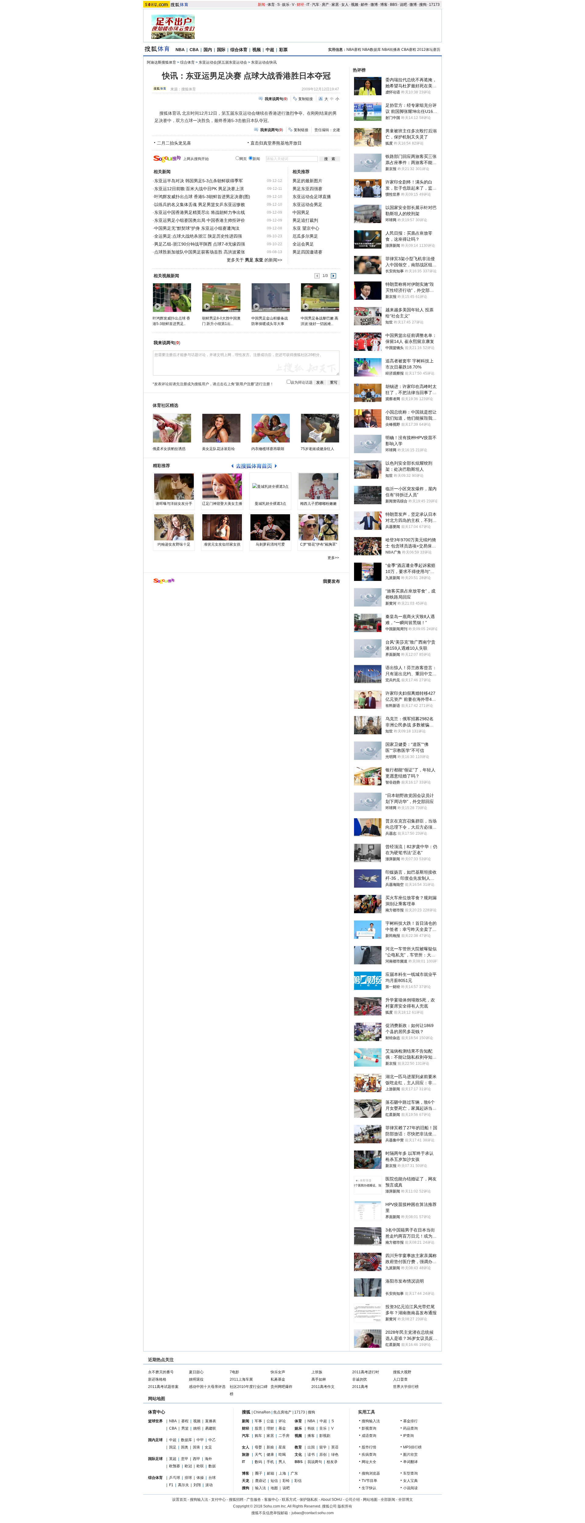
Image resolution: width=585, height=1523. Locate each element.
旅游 (245, 1454)
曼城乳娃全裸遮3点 (270, 503)
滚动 (209, 1485)
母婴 (258, 1447)
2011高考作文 (323, 1387)
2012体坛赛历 (428, 49)
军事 (258, 1421)
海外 (208, 1459)
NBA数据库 (371, 49)
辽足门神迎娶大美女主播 (222, 503)
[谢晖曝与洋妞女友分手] (174, 486)
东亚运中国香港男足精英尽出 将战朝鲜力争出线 (199, 212)
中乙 (212, 1440)
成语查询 (369, 1436)
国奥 (184, 1447)
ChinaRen (262, 1412)
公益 (270, 1421)
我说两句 (314, 1462)
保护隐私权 (309, 1499)
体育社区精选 (165, 405)
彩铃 (286, 1481)
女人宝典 (410, 1481)
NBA (180, 49)
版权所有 (345, 1506)
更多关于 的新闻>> (254, 259)
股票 (258, 1428)
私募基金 (278, 1379)
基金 (282, 1428)
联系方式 (289, 1499)
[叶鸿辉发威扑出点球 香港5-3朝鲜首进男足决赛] (172, 297)
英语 (335, 1447)
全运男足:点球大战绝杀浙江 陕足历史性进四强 (198, 236)
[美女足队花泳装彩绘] (221, 428)
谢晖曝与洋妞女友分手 (174, 503)
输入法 (260, 1488)
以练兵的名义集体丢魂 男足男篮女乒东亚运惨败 (199, 204)
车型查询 (410, 1473)
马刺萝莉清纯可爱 (270, 544)
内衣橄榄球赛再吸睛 (267, 449)
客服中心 (271, 1499)
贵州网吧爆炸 (281, 1387)
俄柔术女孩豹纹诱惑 (169, 449)
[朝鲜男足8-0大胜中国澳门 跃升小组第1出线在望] (221, 297)
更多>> (333, 558)
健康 (270, 1454)
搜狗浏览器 (371, 1473)
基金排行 (410, 1421)
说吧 (403, 4)
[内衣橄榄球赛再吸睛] (270, 428)
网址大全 (369, 1462)
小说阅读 (410, 1488)
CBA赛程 (408, 49)
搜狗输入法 (371, 1421)
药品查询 (410, 1428)
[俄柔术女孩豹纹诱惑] (172, 428)
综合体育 (238, 49)
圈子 (258, 1473)
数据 (212, 1466)
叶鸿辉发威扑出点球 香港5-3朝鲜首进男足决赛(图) (202, 196)
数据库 (186, 1440)
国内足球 (155, 1440)
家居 (335, 4)
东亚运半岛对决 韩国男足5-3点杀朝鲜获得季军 (198, 180)
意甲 (184, 1459)
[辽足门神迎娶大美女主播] (222, 486)
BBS (393, 4)
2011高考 (360, 1387)
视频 (354, 4)
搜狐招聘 (236, 1499)
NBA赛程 (353, 49)
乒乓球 (174, 1478)
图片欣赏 (410, 1454)
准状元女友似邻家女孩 (222, 544)
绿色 (335, 1454)
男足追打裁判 (305, 220)
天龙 (245, 1481)
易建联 (210, 1428)
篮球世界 (155, 1421)
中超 (270, 49)
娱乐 (285, 4)
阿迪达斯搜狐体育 (161, 62)
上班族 (316, 1372)
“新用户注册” (245, 384)
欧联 (200, 1466)
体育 (271, 4)
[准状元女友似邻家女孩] (222, 527)
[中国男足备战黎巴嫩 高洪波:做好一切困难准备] (320, 297)
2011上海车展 (241, 1379)
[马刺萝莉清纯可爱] (270, 527)
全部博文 (405, 1499)
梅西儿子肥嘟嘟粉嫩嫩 (318, 503)
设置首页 (179, 1499)
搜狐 (246, 1411)
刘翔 (197, 1485)
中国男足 (301, 212)
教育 (298, 1447)
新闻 (261, 4)
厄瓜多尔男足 (305, 236)
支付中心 (218, 1499)
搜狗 (423, 4)
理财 (270, 1428)
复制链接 (305, 99)
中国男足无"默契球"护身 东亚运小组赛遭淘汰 (196, 228)
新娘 (270, 1447)
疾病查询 (369, 1454)
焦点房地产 (282, 1412)
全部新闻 (388, 1499)
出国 (311, 1447)
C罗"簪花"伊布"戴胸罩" (318, 544)
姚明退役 (196, 1379)
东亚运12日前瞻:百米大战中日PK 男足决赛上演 (199, 188)
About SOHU (331, 1499)
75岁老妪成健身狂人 (317, 449)
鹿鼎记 (260, 1481)
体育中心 (156, 1411)
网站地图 (370, 1499)
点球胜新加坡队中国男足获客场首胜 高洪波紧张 (199, 252)
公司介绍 (352, 1499)
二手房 (283, 1436)
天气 (258, 1454)
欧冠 (188, 1466)
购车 (258, 1436)
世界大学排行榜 (406, 1387)
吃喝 (282, 1454)
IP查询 (408, 1436)
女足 (208, 1447)
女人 (345, 4)
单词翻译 (410, 1462)
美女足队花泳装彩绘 (218, 449)
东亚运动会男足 (307, 204)
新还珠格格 (157, 1379)
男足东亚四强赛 (307, 188)
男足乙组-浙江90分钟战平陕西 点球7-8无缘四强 (199, 244)
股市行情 (369, 1447)
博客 (384, 4)
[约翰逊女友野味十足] (174, 527)
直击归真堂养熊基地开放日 (276, 143)
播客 (311, 1436)
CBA (194, 49)
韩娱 (311, 1428)
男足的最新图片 (307, 180)
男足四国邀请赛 (307, 252)
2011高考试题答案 (163, 1387)
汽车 (315, 4)
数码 (258, 1462)
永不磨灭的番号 (161, 1372)
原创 (323, 1454)
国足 (172, 1447)
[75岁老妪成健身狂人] (320, 428)
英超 (172, 1459)
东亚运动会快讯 (264, 62)
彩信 (298, 1481)
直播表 (210, 1421)
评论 (282, 1421)
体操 (200, 1478)
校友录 (332, 1462)
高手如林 (318, 1379)
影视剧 (324, 1436)
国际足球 (155, 1459)
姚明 (196, 1428)
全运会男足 (303, 244)
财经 (300, 4)
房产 (325, 4)
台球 (212, 1478)
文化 (298, 1454)
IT (308, 4)
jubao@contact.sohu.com (313, 1513)
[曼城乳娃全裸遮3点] (270, 486)
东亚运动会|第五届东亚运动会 (223, 62)
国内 (208, 49)
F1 (171, 1485)
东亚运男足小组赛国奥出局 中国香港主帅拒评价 (199, 220)
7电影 (234, 1372)
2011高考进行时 (365, 1372)
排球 (188, 1478)
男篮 (185, 1428)
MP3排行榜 (412, 1447)
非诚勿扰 (359, 1379)
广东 (294, 1473)
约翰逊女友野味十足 (174, 544)
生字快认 (369, 1488)
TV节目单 (369, 1481)
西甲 (196, 1459)
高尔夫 (183, 1485)
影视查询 (369, 1428)
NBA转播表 (391, 49)
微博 (374, 4)
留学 (323, 1447)
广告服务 (253, 1499)
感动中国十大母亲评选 (207, 1387)
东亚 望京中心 (305, 228)
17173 (434, 4)
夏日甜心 (196, 1372)
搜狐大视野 (402, 1372)
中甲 (200, 1440)
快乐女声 (278, 1372)
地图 (274, 1488)
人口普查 (400, 1379)
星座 (282, 1447)
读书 (311, 1454)
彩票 (283, 49)
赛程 (185, 1421)
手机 (270, 1462)
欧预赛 (174, 1466)
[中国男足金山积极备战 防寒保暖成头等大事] (270, 297)
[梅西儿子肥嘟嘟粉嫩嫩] (318, 486)
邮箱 (270, 1473)
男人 (282, 1462)
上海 (282, 1473)
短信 (274, 1481)
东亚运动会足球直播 (311, 196)
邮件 (364, 4)
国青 (196, 1447)
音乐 (323, 1428)
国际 (221, 49)
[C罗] (318, 527)
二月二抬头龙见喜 (174, 143)
